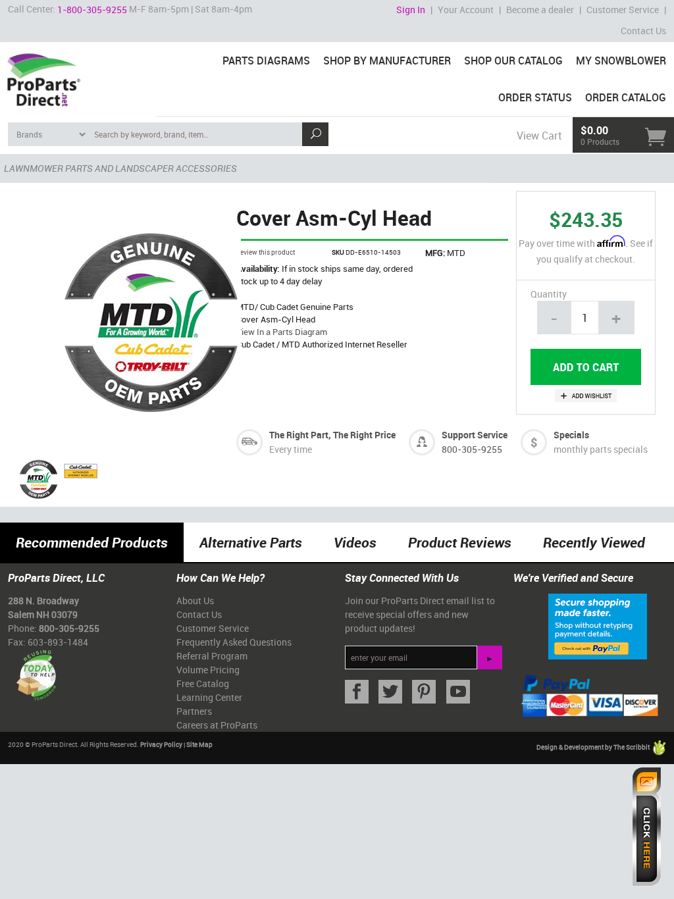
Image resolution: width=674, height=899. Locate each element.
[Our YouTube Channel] (455, 692)
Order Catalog (625, 97)
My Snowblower (621, 60)
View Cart (539, 135)
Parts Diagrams (266, 60)
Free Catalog (202, 683)
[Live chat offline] (647, 826)
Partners (194, 711)
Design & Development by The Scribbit (593, 747)
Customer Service (622, 9)
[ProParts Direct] (78, 75)
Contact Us (643, 30)
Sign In (410, 9)
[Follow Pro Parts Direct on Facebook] (354, 692)
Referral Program (211, 656)
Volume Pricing (208, 669)
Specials (571, 434)
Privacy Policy (161, 744)
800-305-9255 (472, 449)
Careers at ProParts (216, 725)
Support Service (474, 434)
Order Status (535, 97)
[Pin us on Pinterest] (421, 692)
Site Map (199, 744)
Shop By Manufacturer (387, 60)
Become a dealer (540, 9)
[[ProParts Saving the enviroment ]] (36, 669)
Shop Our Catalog (513, 60)
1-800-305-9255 (92, 9)
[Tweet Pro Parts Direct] (387, 692)
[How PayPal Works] (597, 625)
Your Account (466, 9)
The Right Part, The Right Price (332, 434)
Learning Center (209, 697)
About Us (195, 600)
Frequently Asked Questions (234, 642)
